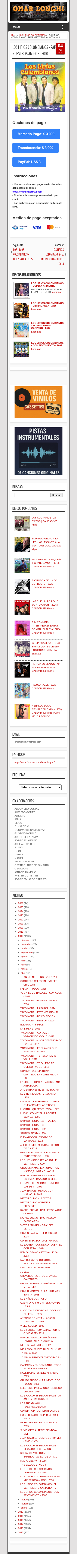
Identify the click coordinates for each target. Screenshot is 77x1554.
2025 (20, 907)
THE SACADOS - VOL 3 (33, 1464)
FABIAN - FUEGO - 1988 (33, 988)
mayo (24, 969)
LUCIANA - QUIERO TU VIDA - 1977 (39, 1109)
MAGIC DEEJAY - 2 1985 (33, 1460)
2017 (20, 1511)
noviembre (26, 944)
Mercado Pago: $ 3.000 (36, 134)
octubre (25, 948)
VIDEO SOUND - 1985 (32, 1326)
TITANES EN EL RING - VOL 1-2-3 (38, 977)
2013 (20, 1528)
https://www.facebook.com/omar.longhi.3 (35, 762)
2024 (20, 911)
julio (23, 960)
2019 (20, 931)
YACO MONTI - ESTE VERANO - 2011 (40, 1012)
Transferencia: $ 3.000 (35, 148)
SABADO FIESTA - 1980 (33, 1133)
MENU (16, 27)
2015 (20, 1520)
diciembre (26, 940)
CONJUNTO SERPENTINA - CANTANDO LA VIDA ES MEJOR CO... (39, 1074)
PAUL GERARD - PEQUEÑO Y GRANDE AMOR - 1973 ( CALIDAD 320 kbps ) (47, 563)
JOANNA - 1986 (28, 1353)
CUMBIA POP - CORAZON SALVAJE (39, 1410)
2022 (20, 919)
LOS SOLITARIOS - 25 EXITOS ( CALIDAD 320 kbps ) (44, 521)
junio (23, 964)
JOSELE (24, 1272)
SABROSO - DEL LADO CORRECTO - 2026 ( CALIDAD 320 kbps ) (44, 584)
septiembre (27, 952)
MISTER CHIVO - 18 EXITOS (35, 1198)
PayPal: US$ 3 (29, 162)
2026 (20, 903)
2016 (20, 1516)
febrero (24, 1503)
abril (23, 973)
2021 (20, 923)
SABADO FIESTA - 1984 (33, 1125)
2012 (20, 1532)
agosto (24, 956)
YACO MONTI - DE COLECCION (37, 1016)
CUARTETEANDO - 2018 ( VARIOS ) (39, 1240)
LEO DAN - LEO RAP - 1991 (35, 1267)
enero (24, 1507)
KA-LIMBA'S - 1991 (30, 1028)
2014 (20, 1524)
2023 (20, 915)
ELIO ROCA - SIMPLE (31, 1024)
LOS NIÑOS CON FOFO (33, 1298)
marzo (24, 1499)
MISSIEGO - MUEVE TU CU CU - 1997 (40, 1349)
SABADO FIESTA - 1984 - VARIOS (38, 1121)
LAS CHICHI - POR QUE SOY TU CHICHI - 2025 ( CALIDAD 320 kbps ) (45, 605)
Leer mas (56, 292)
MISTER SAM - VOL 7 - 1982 (35, 1345)
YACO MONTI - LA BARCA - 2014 (37, 1008)
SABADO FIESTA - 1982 (33, 1129)
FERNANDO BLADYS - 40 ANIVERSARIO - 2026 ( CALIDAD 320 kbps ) (45, 667)
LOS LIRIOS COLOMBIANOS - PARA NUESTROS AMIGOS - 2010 (35, 50)
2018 (20, 936)
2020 (20, 927)
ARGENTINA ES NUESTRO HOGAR (39, 1089)
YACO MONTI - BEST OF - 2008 (37, 1020)
